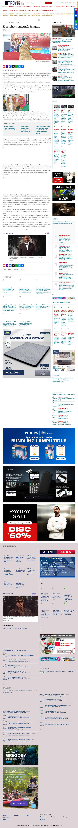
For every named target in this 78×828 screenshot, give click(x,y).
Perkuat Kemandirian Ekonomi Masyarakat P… (57, 320)
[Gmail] (76, 9)
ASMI (5, 269)
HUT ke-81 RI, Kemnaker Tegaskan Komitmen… (71, 319)
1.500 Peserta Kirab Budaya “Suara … (17, 730)
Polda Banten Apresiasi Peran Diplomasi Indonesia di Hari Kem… (31, 571)
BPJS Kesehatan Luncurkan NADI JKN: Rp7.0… (57, 724)
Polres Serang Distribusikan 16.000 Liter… (19, 735)
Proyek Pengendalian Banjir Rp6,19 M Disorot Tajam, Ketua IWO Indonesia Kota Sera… (66, 63)
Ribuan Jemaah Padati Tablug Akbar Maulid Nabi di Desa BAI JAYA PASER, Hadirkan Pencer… (66, 257)
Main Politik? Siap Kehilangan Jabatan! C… (19, 661)
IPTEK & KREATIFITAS (49, 705)
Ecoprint (10, 269)
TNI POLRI (28, 722)
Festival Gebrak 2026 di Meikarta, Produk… (56, 706)
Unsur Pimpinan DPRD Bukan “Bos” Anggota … (15, 650)
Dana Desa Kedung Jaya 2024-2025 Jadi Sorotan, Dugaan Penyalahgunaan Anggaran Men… (62, 41)
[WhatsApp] (76, 21)
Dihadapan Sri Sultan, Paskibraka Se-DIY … (63, 323)
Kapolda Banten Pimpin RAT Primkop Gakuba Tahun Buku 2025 (9, 584)
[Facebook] (76, 15)
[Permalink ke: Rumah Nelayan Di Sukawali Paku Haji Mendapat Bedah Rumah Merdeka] (9, 552)
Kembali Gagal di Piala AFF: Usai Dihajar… (66, 399)
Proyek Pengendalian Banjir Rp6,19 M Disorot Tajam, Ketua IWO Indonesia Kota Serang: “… (66, 267)
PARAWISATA (57, 705)
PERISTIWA (13, 711)
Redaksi (5, 815)
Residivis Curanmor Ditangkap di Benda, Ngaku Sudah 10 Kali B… (8, 571)
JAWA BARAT (14, 659)
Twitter (54, 817)
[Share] (76, 27)
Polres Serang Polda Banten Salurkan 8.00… (19, 741)
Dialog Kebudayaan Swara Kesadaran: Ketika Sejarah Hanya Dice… (46, 614)
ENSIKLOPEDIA (44, 668)
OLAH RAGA (56, 375)
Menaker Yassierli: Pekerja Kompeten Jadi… (57, 341)
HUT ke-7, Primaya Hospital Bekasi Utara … (56, 712)
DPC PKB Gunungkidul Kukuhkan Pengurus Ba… (21, 655)
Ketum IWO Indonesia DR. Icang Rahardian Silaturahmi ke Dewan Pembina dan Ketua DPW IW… (66, 277)
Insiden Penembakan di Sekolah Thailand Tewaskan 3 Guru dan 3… (64, 117)
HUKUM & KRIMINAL (62, 74)
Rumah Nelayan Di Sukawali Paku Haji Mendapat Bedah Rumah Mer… (8, 558)
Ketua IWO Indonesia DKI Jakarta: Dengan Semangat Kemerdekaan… (45, 597)
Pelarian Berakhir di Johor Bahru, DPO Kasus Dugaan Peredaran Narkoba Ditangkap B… (66, 79)
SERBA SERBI (61, 694)
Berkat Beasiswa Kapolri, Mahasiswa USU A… (20, 717)
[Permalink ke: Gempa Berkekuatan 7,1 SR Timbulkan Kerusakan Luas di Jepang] (64, 126)
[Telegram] (76, 24)
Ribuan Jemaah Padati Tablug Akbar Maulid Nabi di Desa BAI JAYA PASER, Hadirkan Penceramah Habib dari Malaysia (43, 130)
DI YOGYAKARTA (65, 45)
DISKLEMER (17, 815)
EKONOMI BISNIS (54, 694)
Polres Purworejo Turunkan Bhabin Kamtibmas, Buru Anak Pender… (20, 571)
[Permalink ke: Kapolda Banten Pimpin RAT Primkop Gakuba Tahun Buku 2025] (9, 578)
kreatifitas (16, 269)
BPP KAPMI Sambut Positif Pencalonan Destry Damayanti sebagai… (68, 598)
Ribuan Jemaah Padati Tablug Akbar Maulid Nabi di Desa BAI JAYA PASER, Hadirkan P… (66, 56)
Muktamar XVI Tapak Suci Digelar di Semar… (65, 412)
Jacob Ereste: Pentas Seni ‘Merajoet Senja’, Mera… (56, 597)
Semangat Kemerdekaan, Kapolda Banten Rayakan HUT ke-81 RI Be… (20, 584)
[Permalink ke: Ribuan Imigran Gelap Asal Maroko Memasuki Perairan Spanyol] (57, 126)
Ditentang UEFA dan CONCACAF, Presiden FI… (64, 423)
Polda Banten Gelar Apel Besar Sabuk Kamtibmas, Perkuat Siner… (32, 558)
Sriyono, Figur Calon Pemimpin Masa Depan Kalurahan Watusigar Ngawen (11, 128)
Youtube (43, 819)
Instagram (66, 817)
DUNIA (54, 101)
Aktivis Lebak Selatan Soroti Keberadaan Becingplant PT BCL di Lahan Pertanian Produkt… (66, 287)
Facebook (43, 817)
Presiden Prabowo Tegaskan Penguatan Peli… (63, 341)
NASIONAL (54, 38)
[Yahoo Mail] (76, 12)
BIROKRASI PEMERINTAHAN (61, 303)
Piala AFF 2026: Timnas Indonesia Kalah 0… (64, 417)
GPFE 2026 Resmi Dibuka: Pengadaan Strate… (56, 718)
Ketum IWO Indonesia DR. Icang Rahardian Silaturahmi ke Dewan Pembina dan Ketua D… (66, 71)
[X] (76, 18)
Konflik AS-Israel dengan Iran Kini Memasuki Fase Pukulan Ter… (70, 139)
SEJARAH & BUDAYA (23, 727)
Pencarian (48, 3)
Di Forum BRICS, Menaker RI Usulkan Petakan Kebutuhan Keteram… (63, 161)
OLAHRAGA (54, 392)
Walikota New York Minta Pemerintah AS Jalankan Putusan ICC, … (71, 117)
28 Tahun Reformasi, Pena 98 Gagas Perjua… (19, 678)
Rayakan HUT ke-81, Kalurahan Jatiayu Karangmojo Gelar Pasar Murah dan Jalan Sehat (65, 249)
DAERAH (59, 45)
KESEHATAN (47, 699)
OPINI (69, 132)
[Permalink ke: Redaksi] (4, 30)
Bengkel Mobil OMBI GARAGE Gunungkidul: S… (52, 696)
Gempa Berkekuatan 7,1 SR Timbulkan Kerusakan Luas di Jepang (63, 138)
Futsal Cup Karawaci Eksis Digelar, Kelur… (63, 394)
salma (22, 269)
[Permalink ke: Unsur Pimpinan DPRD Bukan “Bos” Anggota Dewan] (20, 638)
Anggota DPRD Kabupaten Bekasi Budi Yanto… (20, 673)
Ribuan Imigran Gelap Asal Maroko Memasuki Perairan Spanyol (56, 138)
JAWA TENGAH (65, 66)
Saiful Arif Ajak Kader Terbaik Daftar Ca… (18, 667)
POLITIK (4, 649)
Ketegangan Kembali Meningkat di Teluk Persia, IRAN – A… (56, 158)
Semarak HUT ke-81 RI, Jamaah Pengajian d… (14, 712)
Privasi (28, 815)
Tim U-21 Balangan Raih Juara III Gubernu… (66, 405)
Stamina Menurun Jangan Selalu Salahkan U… (57, 701)
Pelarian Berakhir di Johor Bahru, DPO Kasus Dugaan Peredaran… (20, 558)
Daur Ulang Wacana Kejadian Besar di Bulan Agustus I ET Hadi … (57, 613)
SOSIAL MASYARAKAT (16, 677)
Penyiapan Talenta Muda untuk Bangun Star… (71, 341)
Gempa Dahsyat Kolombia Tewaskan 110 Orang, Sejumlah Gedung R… (56, 118)
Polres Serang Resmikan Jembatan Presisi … (19, 723)
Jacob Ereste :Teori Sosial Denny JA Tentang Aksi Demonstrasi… (69, 612)
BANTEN (59, 60)
